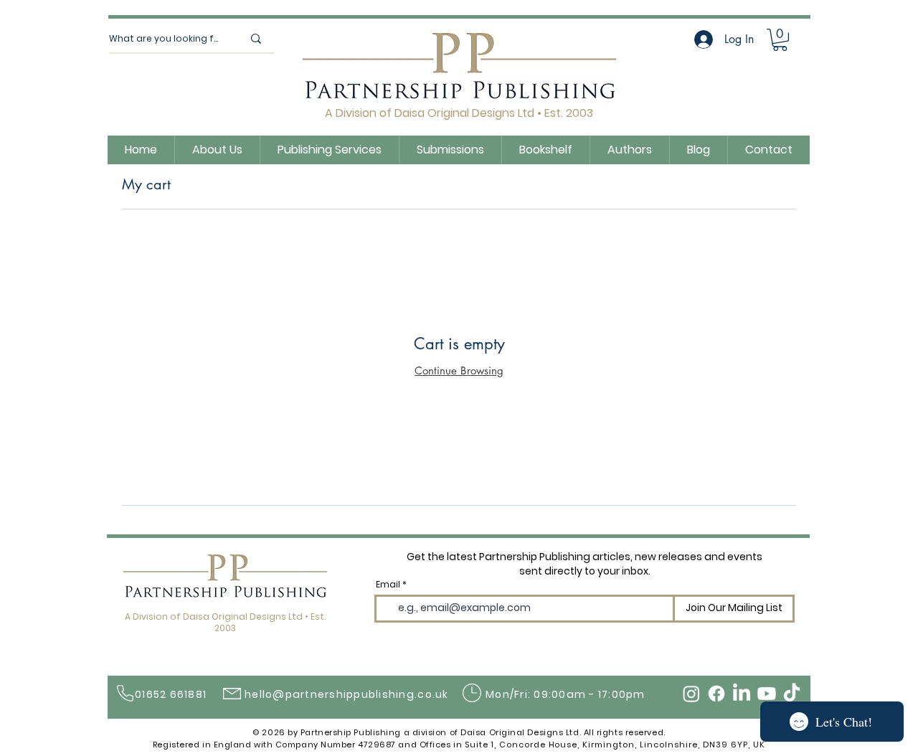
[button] (780, 40)
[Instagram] (691, 693)
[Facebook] (716, 693)
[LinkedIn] (741, 693)
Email (388, 584)
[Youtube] (766, 693)
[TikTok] (792, 693)
